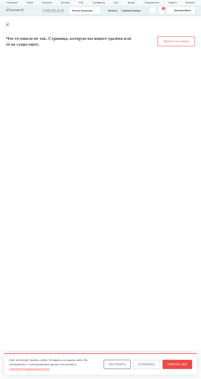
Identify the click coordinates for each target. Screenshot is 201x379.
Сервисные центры (131, 10)
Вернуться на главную (176, 41)
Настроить (117, 364)
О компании (11, 2)
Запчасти (112, 10)
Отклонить (146, 364)
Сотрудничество (151, 2)
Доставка (65, 2)
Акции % (172, 2)
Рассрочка (47, 2)
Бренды (131, 2)
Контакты (190, 2)
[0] (161, 10)
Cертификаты (98, 2)
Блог (116, 2)
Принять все (177, 364)
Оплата (29, 2)
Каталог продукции (82, 10)
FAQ (81, 2)
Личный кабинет (182, 10)
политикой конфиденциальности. (29, 368)
